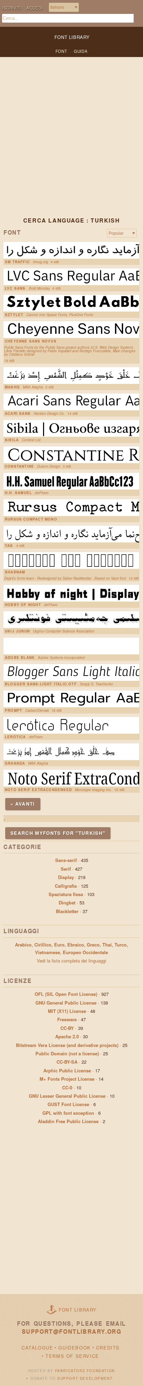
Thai (107, 944)
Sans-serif (66, 860)
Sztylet (14, 314)
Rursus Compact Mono (31, 519)
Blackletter (67, 911)
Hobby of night (23, 604)
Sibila (12, 440)
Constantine (19, 466)
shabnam (15, 572)
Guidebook (74, 1347)
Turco (121, 944)
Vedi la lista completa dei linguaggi (71, 960)
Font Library (78, 1309)
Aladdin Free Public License (68, 1121)
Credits (108, 1347)
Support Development (84, 1378)
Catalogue (37, 1347)
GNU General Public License (65, 1002)
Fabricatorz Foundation (85, 1370)
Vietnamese (47, 952)
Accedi (34, 8)
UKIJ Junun (17, 631)
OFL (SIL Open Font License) (66, 994)
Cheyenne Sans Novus (31, 341)
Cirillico (42, 944)
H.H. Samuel (18, 492)
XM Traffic (17, 262)
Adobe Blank (20, 657)
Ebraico (75, 944)
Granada (15, 763)
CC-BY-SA (67, 1061)
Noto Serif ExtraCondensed (38, 789)
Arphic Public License (67, 1070)
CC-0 (67, 1087)
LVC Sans (15, 288)
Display (66, 877)
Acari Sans (18, 413)
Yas (9, 545)
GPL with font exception (68, 1113)
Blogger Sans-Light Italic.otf (41, 684)
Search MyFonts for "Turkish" (57, 833)
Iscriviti (12, 8)
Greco (93, 944)
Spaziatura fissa (66, 894)
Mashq (12, 387)
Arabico (23, 944)
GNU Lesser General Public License (67, 1096)
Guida (80, 51)
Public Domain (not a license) (67, 1053)
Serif (66, 868)
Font (61, 51)
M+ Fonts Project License (67, 1078)
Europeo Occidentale (85, 952)
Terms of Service (72, 1356)
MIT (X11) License (67, 1011)
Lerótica (15, 737)
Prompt (13, 710)
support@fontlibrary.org (71, 1332)
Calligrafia (66, 886)
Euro (59, 944)
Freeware (67, 1019)
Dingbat (67, 902)
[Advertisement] (71, 142)
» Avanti (22, 803)
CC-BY (67, 1028)
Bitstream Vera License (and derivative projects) (67, 1045)
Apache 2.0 (67, 1036)
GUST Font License (68, 1104)
